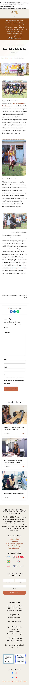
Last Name (20, 582)
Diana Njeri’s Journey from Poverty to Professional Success (14, 428)
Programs (20, 45)
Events (8, 45)
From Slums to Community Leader (14, 493)
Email (5, 367)
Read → (23, 433)
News (13, 45)
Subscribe (14, 593)
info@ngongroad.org (14, 38)
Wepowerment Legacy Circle (14, 543)
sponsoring (22, 268)
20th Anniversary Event (14, 548)
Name (5, 359)
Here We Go (14, 541)
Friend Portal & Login (14, 546)
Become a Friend (14, 539)
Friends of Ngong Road (14, 12)
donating (14, 268)
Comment (7, 332)
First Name (8, 582)
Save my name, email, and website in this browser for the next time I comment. (14, 380)
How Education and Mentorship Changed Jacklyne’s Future (13, 461)
